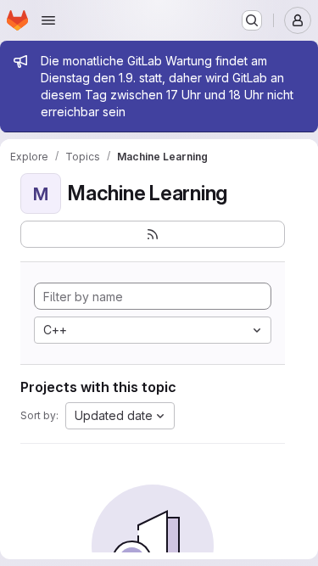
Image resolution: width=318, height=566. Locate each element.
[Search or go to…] (252, 20)
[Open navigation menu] (48, 20)
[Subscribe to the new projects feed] (152, 234)
